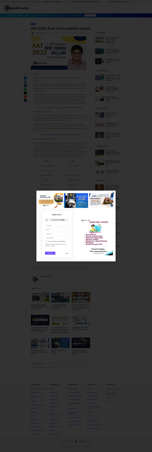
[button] (113, 193)
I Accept (50, 241)
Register (50, 253)
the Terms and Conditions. (59, 241)
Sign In (67, 253)
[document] (76, 226)
